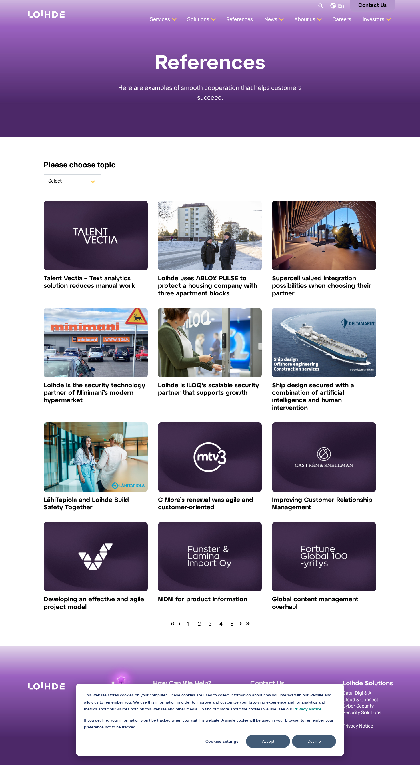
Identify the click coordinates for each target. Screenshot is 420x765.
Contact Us (372, 5)
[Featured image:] (96, 268)
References (239, 19)
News (270, 19)
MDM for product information (202, 599)
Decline (314, 741)
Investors (373, 19)
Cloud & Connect (360, 700)
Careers (341, 19)
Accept (268, 741)
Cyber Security (358, 706)
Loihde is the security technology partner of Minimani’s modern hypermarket (94, 393)
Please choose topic (79, 164)
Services (160, 19)
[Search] (320, 6)
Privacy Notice (307, 709)
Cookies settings (222, 741)
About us (304, 19)
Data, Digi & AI (358, 693)
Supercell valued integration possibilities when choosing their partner (321, 286)
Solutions (198, 19)
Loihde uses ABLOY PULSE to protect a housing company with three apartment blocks (207, 286)
